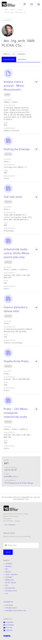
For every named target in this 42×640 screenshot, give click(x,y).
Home (6, 9)
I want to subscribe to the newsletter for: (20, 552)
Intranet (8, 564)
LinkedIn (8, 630)
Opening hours (11, 591)
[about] (11, 508)
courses (21, 54)
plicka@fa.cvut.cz (11, 476)
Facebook (9, 622)
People (20, 9)
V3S (6, 593)
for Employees (11, 608)
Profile (6, 54)
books (7, 94)
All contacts (10, 525)
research (22, 59)
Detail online (10, 582)
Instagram (9, 625)
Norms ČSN (9, 580)
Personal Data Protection (15, 610)
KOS (6, 569)
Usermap (8, 577)
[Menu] (38, 4)
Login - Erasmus (11, 574)
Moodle (8, 572)
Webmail (8, 566)
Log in (8, 552)
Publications (9, 59)
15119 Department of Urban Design (18, 483)
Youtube (8, 627)
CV (14, 54)
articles (8, 154)
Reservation (10, 588)
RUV (6, 585)
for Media (9, 605)
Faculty (13, 9)
